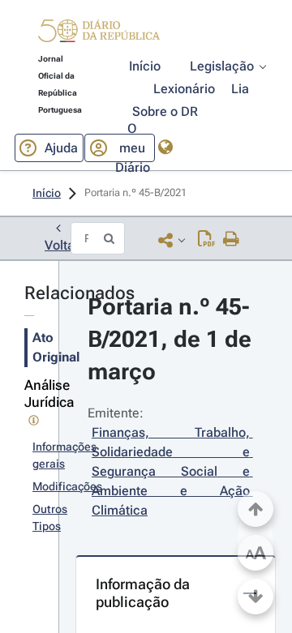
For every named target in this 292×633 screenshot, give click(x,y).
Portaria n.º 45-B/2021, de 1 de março (172, 339)
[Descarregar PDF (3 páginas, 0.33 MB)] (206, 239)
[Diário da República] (99, 34)
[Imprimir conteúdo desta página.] (231, 239)
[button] (99, 33)
